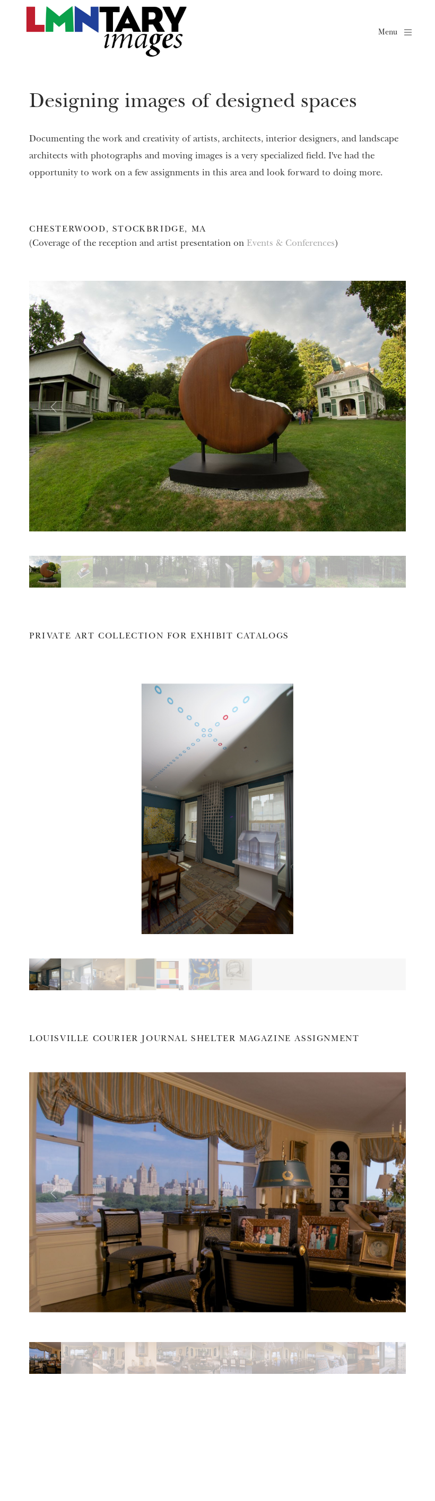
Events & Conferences (291, 242)
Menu (387, 31)
